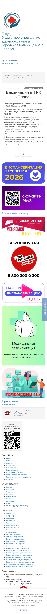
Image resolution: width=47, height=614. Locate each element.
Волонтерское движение (15, 539)
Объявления (11, 467)
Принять (23, 610)
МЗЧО (23, 413)
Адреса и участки (12, 527)
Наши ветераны (12, 470)
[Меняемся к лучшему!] (23, 226)
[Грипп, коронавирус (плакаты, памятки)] (12, 402)
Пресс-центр (18, 75)
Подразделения (12, 492)
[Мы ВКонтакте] (3, 3)
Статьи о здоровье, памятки (16, 474)
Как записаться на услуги (15, 543)
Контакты (9, 494)
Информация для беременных (17, 548)
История (9, 487)
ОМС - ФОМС (11, 516)
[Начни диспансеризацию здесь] (23, 292)
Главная (8, 75)
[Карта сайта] (7, 3)
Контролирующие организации (17, 505)
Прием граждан (12, 496)
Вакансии (9, 498)
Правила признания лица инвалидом (20, 566)
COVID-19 (28, 75)
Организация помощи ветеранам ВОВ (20, 564)
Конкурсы (9, 479)
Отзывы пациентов (13, 532)
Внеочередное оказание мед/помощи (20, 562)
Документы (10, 501)
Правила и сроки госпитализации (18, 557)
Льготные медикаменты (15, 536)
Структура (10, 489)
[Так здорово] (23, 259)
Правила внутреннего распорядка (19, 555)
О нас (8, 503)
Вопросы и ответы (13, 530)
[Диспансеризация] (23, 173)
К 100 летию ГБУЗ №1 (14, 472)
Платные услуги (12, 523)
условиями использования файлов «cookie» (29, 597)
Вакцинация (10, 520)
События (9, 463)
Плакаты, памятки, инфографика (18, 477)
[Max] (23, 198)
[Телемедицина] (23, 383)
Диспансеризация (13, 534)
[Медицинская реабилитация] (23, 335)
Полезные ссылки (13, 525)
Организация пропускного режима (19, 559)
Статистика (10, 465)
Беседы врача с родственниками (18, 552)
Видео (8, 458)
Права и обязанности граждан (17, 550)
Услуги (8, 513)
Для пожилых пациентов (15, 541)
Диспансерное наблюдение (16, 546)
